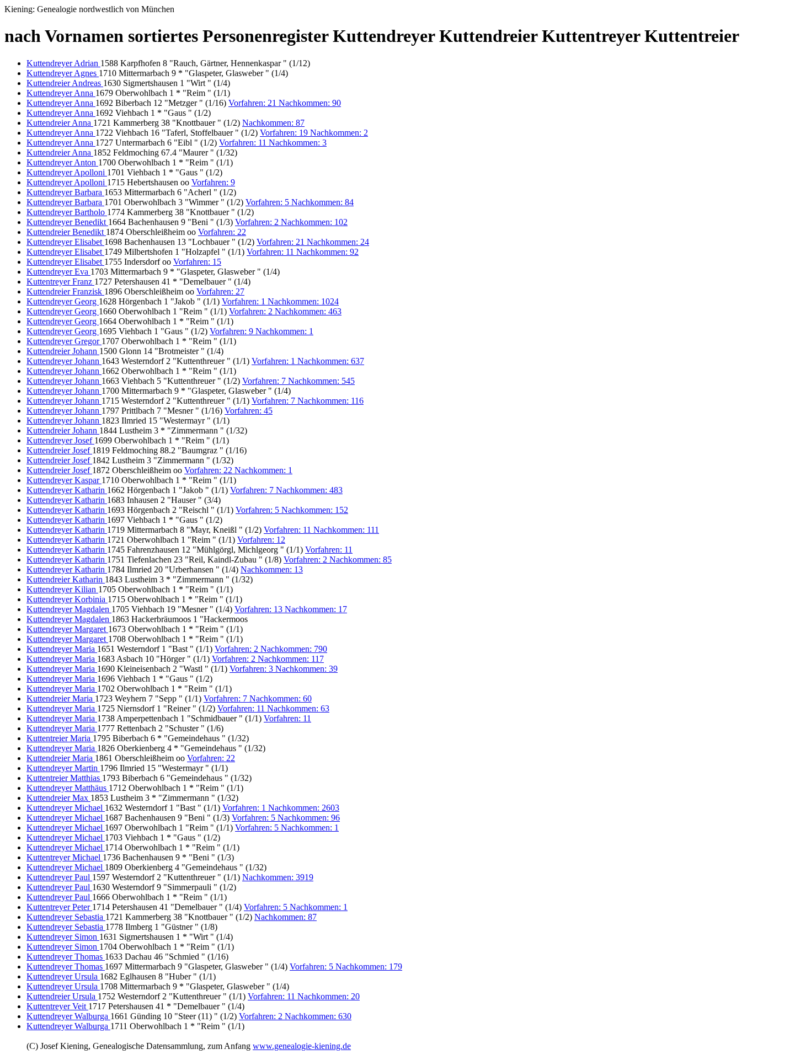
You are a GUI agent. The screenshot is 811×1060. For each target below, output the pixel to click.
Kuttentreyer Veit (57, 1006)
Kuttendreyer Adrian (63, 63)
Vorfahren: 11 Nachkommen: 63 (273, 708)
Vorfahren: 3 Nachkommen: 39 (284, 668)
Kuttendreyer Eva (58, 271)
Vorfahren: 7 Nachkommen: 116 (308, 400)
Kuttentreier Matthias (64, 778)
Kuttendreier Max (58, 797)
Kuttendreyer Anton (62, 162)
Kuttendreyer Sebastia (65, 917)
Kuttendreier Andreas (64, 83)
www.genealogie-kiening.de (302, 1046)
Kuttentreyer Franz (60, 281)
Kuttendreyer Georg (62, 301)
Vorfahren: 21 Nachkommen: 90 (284, 103)
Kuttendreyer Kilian (62, 589)
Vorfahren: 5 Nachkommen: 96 (286, 817)
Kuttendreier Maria (60, 698)
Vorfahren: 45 (249, 410)
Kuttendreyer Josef (60, 440)
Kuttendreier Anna (59, 122)
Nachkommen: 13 (272, 569)
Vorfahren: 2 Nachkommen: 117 (268, 658)
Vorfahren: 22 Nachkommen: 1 (238, 470)
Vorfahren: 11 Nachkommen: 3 (273, 142)
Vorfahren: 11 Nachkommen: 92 (303, 251)
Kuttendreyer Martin (63, 768)
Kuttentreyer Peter (59, 907)
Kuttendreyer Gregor (64, 341)
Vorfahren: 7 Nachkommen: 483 (286, 490)
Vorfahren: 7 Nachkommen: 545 (298, 381)
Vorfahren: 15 (197, 261)
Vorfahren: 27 (220, 291)
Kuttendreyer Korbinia (67, 599)
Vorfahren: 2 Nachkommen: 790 (271, 649)
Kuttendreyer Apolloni (66, 172)
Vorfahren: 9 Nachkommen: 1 (261, 331)
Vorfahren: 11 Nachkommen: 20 (304, 996)
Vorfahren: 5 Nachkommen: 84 (300, 202)
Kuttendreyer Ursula (63, 976)
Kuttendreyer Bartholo (66, 212)
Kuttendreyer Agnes (62, 73)
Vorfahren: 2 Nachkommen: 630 (295, 1016)
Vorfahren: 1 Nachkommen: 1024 (280, 301)
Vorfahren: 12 (261, 539)
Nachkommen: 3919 (277, 877)
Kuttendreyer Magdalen (68, 609)
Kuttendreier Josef (59, 450)
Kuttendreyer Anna (60, 93)
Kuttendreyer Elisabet (65, 242)
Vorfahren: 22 (222, 232)
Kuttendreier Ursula (62, 996)
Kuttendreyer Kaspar (64, 480)
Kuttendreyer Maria (61, 649)
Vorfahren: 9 (213, 182)
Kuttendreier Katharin (65, 579)
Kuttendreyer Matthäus (67, 788)
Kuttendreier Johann (62, 351)
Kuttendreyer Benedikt (67, 222)
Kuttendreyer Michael (65, 807)
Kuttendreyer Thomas (65, 956)
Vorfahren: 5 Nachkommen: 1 (287, 827)
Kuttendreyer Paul (59, 877)
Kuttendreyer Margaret (67, 629)
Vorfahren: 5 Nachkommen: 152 (292, 510)
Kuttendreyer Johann (64, 361)
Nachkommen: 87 (273, 122)
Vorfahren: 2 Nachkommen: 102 (291, 222)
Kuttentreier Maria (59, 738)
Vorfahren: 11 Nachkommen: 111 (321, 529)
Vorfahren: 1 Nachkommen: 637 (308, 361)
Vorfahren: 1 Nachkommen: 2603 (280, 807)
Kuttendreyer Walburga (68, 1016)
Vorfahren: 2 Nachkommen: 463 (285, 311)
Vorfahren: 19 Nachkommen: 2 (314, 132)
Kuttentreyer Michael (64, 857)
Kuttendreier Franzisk (65, 291)
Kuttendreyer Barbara (65, 192)
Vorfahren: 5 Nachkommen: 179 (346, 966)
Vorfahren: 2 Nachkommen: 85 (338, 559)
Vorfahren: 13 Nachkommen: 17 (290, 609)
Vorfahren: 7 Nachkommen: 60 (258, 698)
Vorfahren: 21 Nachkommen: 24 (313, 242)
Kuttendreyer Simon (62, 936)
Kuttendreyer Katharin (66, 490)
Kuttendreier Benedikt (66, 232)
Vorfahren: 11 (329, 549)
